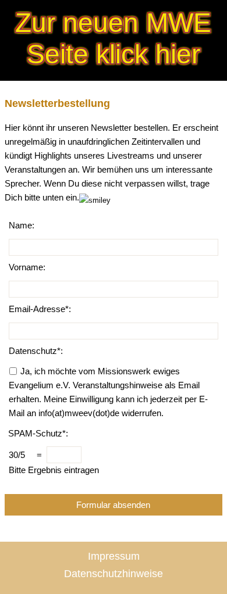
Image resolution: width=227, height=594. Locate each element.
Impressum (114, 556)
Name (20, 225)
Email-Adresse (37, 309)
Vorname (26, 267)
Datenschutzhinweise (113, 573)
